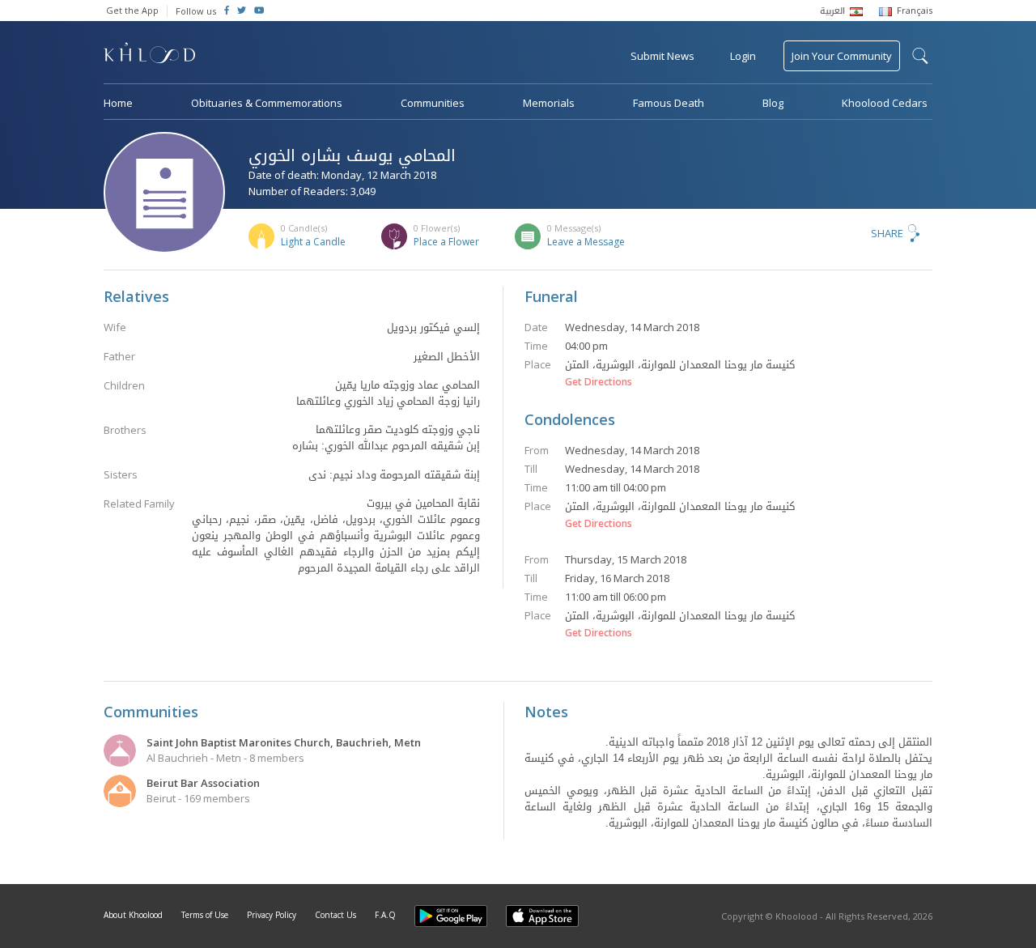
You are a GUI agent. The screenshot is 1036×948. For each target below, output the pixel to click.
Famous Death (668, 103)
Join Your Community (842, 56)
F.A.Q (385, 914)
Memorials (549, 103)
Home (118, 103)
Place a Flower (446, 242)
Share (887, 233)
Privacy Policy (271, 914)
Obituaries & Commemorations (266, 103)
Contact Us (335, 914)
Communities (433, 103)
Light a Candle (313, 242)
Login (743, 56)
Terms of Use (204, 914)
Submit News (662, 56)
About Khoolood (133, 914)
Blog (772, 103)
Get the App (132, 10)
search (920, 56)
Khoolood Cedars (885, 103)
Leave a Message (586, 242)
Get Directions (598, 382)
